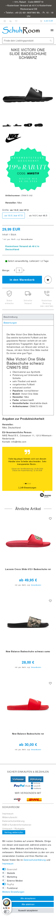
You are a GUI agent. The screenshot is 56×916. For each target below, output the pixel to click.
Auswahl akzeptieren (28, 910)
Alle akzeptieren (28, 898)
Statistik (11, 873)
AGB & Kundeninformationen (16, 824)
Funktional (12, 888)
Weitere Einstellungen (13, 891)
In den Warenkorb (22, 279)
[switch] (6, 911)
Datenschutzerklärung (13, 820)
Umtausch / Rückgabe (13, 828)
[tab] (28, 317)
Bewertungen (10, 322)
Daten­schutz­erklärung (35, 859)
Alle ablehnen (28, 904)
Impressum (8, 813)
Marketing (12, 876)
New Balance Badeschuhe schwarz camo (28, 651)
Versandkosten (26, 239)
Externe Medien (15, 880)
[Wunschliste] (16, 21)
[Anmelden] (4, 21)
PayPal (10, 884)
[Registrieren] (10, 21)
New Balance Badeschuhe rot (28, 733)
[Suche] (51, 41)
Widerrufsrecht (9, 817)
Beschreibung (10, 316)
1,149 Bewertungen (27, 488)
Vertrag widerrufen (13, 832)
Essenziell (12, 869)
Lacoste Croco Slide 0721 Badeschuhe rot (28, 569)
